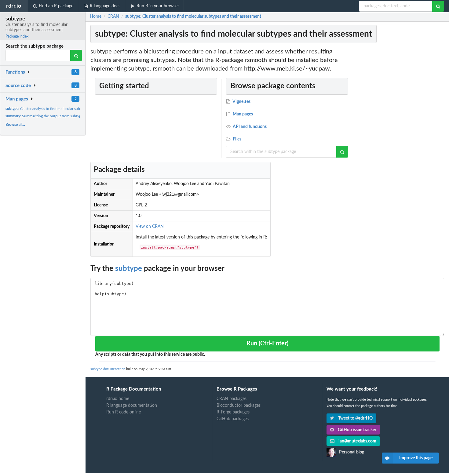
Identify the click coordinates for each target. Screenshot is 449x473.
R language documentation (131, 405)
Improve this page (416, 458)
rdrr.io (13, 6)
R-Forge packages (233, 412)
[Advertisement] (399, 139)
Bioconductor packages (239, 405)
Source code (18, 85)
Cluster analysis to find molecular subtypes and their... (56, 109)
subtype (128, 268)
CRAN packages (231, 399)
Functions (15, 72)
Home (95, 16)
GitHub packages (233, 419)
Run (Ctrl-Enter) (267, 343)
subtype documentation (107, 369)
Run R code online (123, 412)
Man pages (16, 99)
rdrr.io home (117, 399)
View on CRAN (150, 226)
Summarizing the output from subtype (44, 116)
